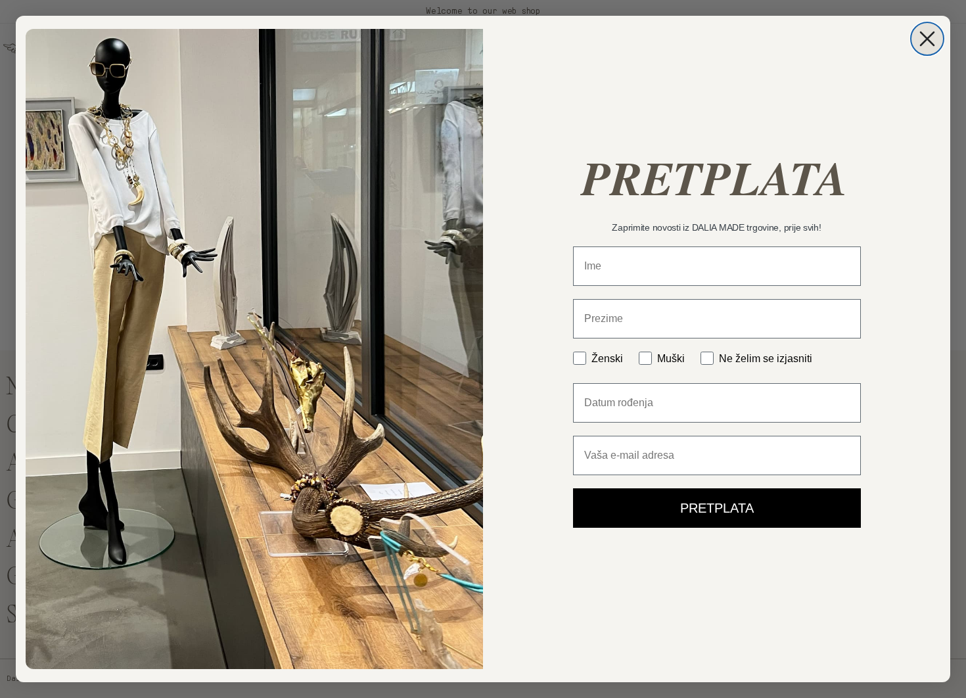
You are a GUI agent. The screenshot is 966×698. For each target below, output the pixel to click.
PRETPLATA (717, 508)
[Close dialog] (927, 38)
